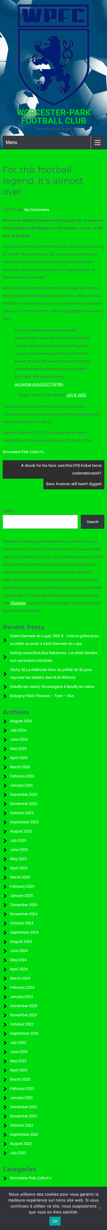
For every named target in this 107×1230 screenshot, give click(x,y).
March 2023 (20, 1079)
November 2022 (23, 1116)
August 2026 (21, 721)
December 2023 (23, 1006)
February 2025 (22, 886)
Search (9, 511)
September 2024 (24, 932)
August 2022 (21, 1143)
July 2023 (18, 1042)
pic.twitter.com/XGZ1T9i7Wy (39, 384)
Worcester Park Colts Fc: (24, 452)
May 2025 (18, 859)
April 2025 (18, 868)
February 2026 (22, 776)
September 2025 (24, 822)
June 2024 (19, 950)
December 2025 (23, 794)
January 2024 (21, 996)
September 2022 (24, 1134)
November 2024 (23, 914)
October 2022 (21, 1125)
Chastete (18, 603)
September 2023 (24, 1033)
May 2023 (18, 1061)
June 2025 (19, 849)
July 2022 (18, 1153)
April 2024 (18, 969)
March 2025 (20, 877)
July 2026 (18, 730)
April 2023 (18, 1070)
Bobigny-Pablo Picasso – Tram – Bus (42, 696)
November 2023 (23, 1015)
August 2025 (21, 831)
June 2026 (19, 739)
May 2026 (18, 748)
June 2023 (19, 1052)
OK (55, 1221)
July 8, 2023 (76, 395)
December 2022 (23, 1107)
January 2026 (21, 785)
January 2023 (21, 1097)
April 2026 (18, 757)
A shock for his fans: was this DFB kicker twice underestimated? (61, 469)
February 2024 (22, 987)
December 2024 (23, 904)
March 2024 (20, 978)
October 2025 (21, 813)
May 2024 (18, 960)
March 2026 (20, 767)
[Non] (100, 1208)
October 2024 (21, 923)
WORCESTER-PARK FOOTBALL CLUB (54, 117)
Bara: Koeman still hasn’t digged (73, 484)
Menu (11, 142)
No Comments (36, 209)
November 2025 (23, 803)
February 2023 (22, 1088)
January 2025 (21, 895)
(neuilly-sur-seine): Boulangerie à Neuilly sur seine (52, 686)
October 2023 (21, 1024)
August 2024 (21, 941)
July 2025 (18, 840)
